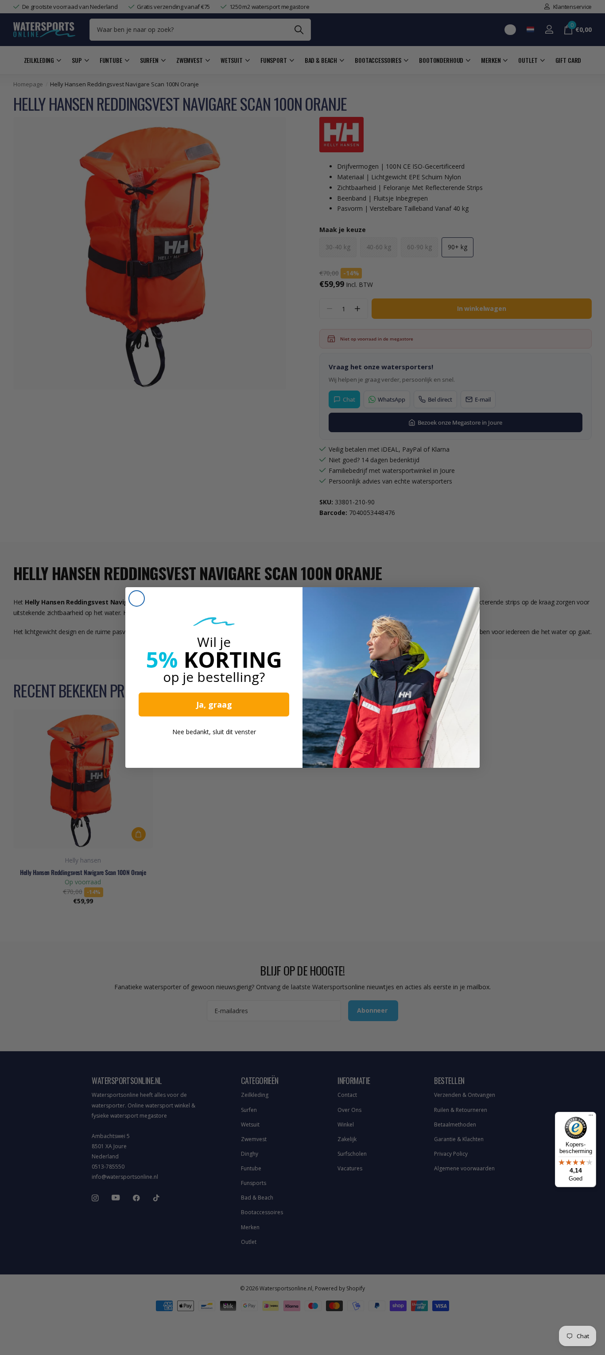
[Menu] (591, 1117)
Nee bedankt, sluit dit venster (214, 732)
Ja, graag (214, 704)
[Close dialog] (136, 598)
